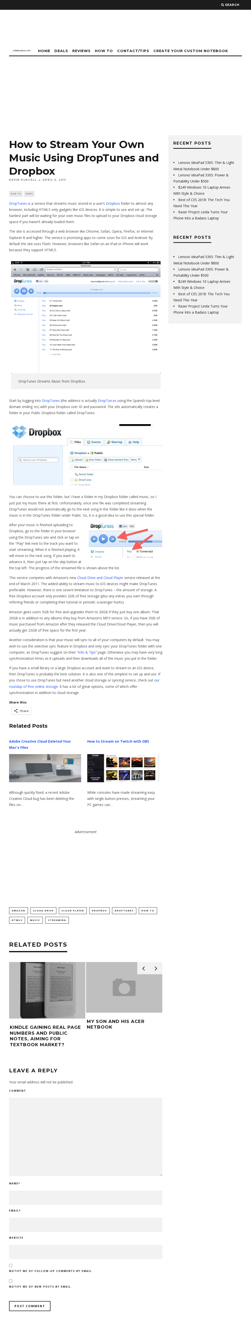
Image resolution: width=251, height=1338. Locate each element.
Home (44, 51)
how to (147, 910)
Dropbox (113, 203)
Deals (61, 51)
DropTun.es (107, 400)
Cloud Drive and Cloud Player (100, 577)
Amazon (18, 910)
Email (15, 1210)
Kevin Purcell (23, 179)
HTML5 (17, 920)
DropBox (99, 910)
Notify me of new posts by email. (40, 1286)
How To (104, 51)
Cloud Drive (43, 910)
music (35, 920)
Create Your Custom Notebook (190, 51)
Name (14, 1183)
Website (16, 1237)
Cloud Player (73, 910)
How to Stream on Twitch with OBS (118, 741)
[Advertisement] (125, 93)
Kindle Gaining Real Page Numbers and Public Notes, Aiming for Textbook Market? (45, 1036)
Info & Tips (87, 652)
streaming (57, 920)
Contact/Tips (133, 51)
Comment (17, 1090)
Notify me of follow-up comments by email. (51, 1271)
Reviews (81, 51)
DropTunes (18, 203)
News (29, 193)
